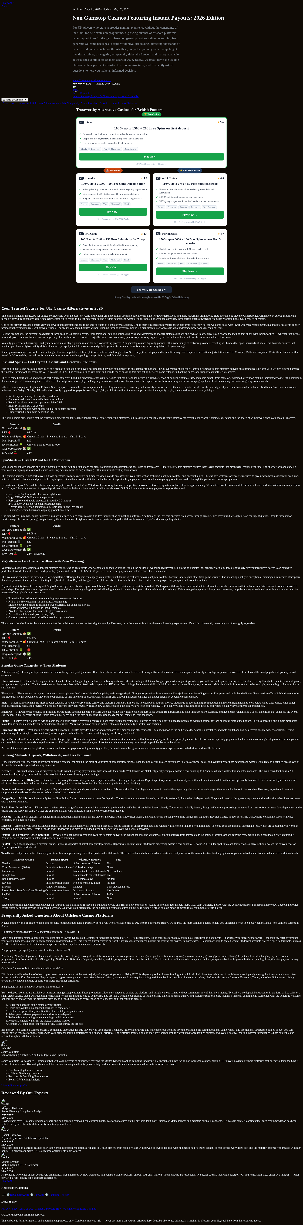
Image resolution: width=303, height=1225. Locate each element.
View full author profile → (16, 1085)
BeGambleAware (17, 1194)
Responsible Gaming (84, 1208)
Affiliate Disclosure (44, 1208)
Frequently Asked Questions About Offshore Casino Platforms (101, 103)
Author (5, 6)
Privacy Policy (9, 1208)
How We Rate (64, 1208)
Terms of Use (25, 1208)
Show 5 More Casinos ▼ (151, 289)
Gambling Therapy (57, 1194)
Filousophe (7, 2)
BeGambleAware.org (180, 297)
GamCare (37, 1194)
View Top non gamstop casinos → (92, 80)
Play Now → (151, 156)
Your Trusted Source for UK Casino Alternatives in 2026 (33, 103)
